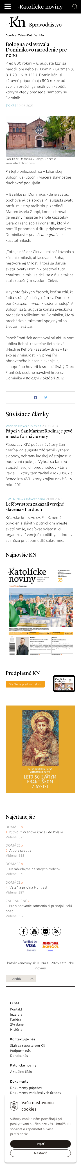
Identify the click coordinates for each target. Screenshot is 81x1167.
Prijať (40, 1144)
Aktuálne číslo (21, 1071)
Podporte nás (20, 1051)
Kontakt (16, 1009)
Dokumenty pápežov (26, 1088)
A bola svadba (20, 850)
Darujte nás (19, 1055)
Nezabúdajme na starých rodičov (35, 869)
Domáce (13, 827)
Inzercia (16, 1014)
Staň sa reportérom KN (27, 1045)
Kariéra (15, 1019)
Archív (16, 978)
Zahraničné (16, 901)
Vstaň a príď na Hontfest (28, 887)
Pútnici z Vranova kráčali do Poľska (36, 832)
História (16, 1029)
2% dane (17, 1024)
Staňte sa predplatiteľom (25, 684)
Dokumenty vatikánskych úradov (35, 1093)
